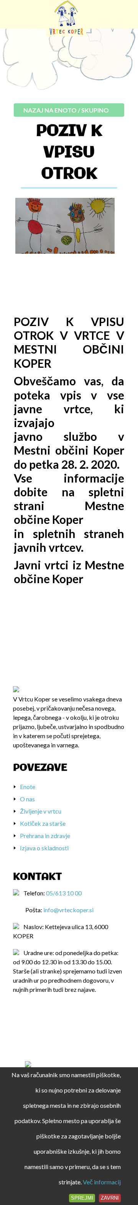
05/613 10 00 (64, 893)
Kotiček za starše (43, 823)
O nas (27, 798)
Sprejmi (82, 1198)
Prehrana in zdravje (45, 835)
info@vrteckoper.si (68, 909)
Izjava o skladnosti (44, 847)
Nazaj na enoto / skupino (66, 110)
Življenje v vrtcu (40, 811)
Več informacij (102, 1181)
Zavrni (110, 1198)
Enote (27, 786)
